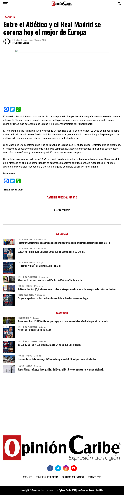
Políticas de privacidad (73, 477)
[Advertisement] (62, 399)
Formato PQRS (94, 477)
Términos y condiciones (47, 477)
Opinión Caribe (22, 42)
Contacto (27, 477)
